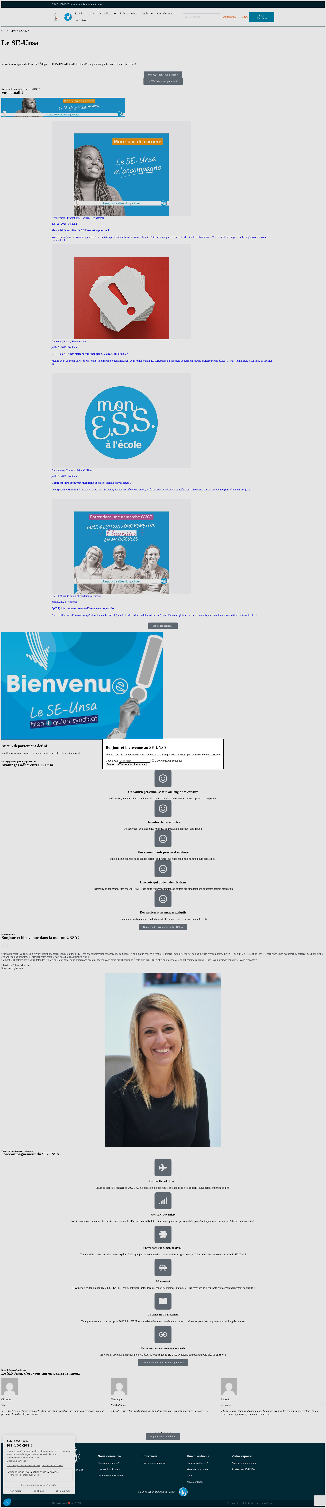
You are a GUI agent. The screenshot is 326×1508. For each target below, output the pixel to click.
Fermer (110, 764)
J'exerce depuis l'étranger (168, 760)
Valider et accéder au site (132, 764)
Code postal (112, 760)
